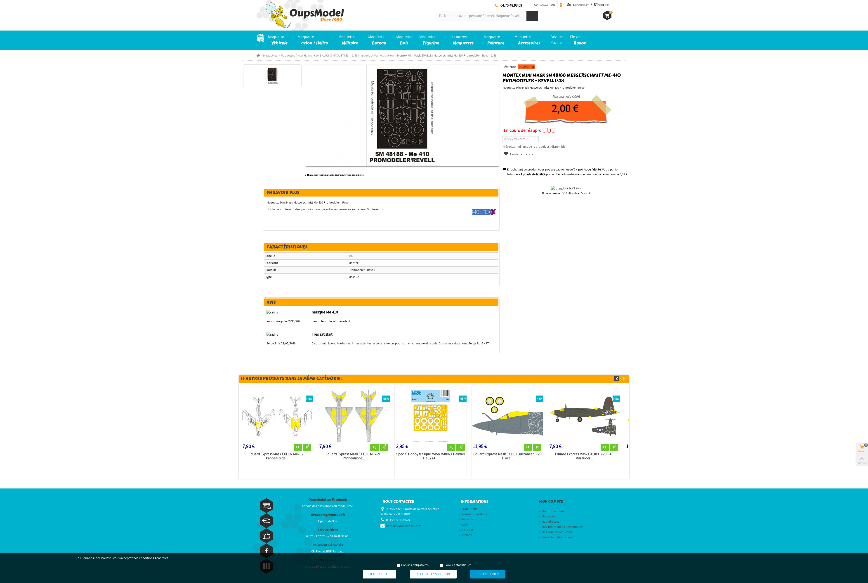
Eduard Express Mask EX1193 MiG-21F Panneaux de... (354, 456)
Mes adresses (549, 521)
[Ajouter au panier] (307, 447)
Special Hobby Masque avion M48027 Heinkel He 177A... (430, 456)
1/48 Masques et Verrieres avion (373, 55)
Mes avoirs (547, 516)
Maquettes (270, 55)
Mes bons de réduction (555, 532)
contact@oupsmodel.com (403, 526)
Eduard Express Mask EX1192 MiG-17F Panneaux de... (277, 456)
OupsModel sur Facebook (327, 499)
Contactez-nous (544, 4)
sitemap (465, 535)
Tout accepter (488, 574)
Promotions (468, 509)
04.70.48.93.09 (511, 5)
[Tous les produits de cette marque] (484, 212)
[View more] (298, 447)
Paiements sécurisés (327, 545)
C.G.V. (463, 524)
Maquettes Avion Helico (296, 55)
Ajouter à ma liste (521, 154)
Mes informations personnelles (561, 527)
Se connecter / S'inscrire (588, 4)
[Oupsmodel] (300, 15)
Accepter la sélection (433, 574)
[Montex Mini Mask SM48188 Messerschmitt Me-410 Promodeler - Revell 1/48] (272, 75)
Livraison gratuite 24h (328, 514)
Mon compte (551, 501)
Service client (328, 530)
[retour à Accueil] (258, 55)
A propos (466, 530)
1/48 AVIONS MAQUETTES (332, 55)
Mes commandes (551, 511)
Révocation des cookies (556, 537)
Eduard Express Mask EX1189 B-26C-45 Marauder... (584, 456)
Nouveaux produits (473, 514)
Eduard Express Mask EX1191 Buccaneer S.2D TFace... (507, 456)
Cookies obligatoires (415, 565)
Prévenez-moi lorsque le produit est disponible (534, 147)
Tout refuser (379, 574)
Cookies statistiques (457, 565)
